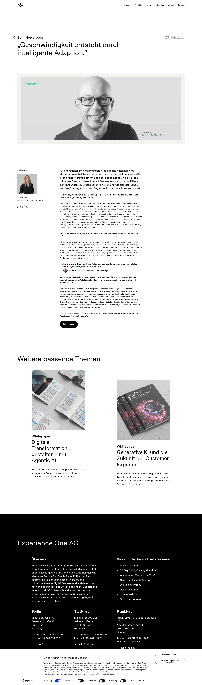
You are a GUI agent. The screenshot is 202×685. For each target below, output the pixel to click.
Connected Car (129, 594)
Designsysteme (129, 589)
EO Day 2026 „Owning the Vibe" (138, 570)
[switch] (81, 680)
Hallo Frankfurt (128, 647)
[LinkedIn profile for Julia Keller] (20, 206)
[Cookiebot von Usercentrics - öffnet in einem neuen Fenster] (28, 680)
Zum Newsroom (30, 37)
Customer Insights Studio (135, 580)
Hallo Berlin (41, 644)
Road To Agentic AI (131, 565)
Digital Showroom (130, 584)
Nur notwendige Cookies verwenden (170, 661)
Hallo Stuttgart (86, 644)
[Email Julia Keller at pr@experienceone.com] (26, 206)
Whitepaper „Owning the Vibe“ (137, 575)
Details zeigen (135, 680)
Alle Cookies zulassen (170, 654)
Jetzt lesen (69, 324)
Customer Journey (130, 599)
